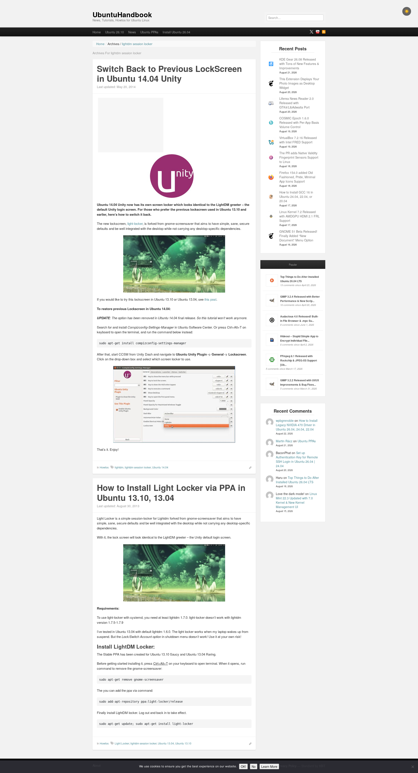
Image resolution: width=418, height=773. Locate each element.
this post (210, 299)
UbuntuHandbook (122, 14)
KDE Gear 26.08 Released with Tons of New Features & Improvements (299, 63)
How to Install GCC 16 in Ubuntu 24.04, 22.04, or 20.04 (296, 196)
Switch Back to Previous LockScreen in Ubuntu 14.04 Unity (169, 74)
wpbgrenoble (285, 420)
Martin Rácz (284, 441)
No (254, 766)
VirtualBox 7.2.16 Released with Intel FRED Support (298, 140)
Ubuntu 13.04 (166, 743)
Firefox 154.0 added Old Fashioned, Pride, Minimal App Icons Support (297, 176)
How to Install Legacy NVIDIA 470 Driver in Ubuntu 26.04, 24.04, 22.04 (296, 424)
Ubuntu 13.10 (183, 743)
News (132, 32)
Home (97, 32)
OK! (243, 766)
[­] (209, 2)
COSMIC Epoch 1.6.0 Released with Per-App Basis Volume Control (299, 122)
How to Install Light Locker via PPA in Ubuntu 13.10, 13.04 (171, 492)
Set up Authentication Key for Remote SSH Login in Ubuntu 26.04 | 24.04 (297, 459)
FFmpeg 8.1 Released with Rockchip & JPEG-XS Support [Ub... (298, 360)
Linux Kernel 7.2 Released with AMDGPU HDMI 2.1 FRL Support (299, 216)
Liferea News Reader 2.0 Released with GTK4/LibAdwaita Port (296, 102)
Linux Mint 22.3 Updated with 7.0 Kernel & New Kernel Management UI (296, 500)
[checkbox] (406, 11)
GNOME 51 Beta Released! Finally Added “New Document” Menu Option (298, 235)
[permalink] (248, 467)
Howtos (104, 467)
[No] (412, 767)
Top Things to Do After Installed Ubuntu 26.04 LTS (297, 479)
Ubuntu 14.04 (160, 467)
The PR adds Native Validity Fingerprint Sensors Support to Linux (298, 157)
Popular (293, 264)
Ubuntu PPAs (149, 32)
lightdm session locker (138, 467)
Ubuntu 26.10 (114, 32)
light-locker (135, 223)
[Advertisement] (130, 125)
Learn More (269, 766)
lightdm (119, 467)
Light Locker (122, 743)
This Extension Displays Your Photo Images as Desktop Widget (299, 83)
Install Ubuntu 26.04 (176, 32)
